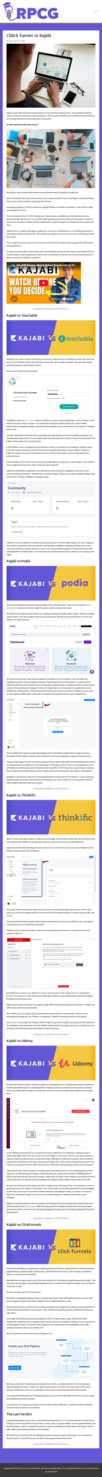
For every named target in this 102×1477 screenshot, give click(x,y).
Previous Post (9, 1453)
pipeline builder (30, 1206)
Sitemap (27, 1468)
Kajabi (19, 1405)
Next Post (94, 1453)
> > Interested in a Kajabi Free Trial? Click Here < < (51, 309)
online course (29, 420)
